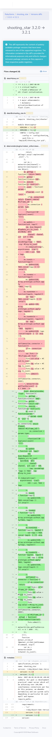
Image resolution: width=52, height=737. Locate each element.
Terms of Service (20, 728)
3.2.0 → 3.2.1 (13, 17)
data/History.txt (13, 78)
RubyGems (9, 14)
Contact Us (7, 728)
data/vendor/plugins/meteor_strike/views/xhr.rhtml (26, 146)
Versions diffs (36, 14)
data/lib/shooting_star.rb (16, 113)
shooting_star (22, 14)
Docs (44, 728)
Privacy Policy (34, 728)
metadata (10, 657)
